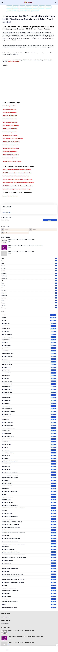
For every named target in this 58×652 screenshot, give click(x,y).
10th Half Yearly (27, 395)
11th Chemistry (27, 367)
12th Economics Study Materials (10, 148)
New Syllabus (27, 530)
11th (27, 317)
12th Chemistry (27, 414)
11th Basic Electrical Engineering (27, 538)
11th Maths (27, 350)
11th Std (27, 359)
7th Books (48, 7)
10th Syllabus (27, 499)
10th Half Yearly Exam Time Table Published (27, 532)
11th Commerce (27, 345)
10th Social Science (27, 425)
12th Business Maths (27, 452)
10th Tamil (27, 331)
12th (27, 320)
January (29, 270)
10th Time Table (27, 469)
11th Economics (27, 373)
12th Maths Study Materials (9, 119)
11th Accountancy (27, 356)
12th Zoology (27, 444)
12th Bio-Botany (27, 486)
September (29, 278)
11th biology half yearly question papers (27, 554)
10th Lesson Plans (27, 497)
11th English (27, 339)
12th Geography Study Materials (10, 154)
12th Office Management (27, 588)
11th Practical (27, 464)
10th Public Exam (27, 397)
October (29, 298)
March (29, 265)
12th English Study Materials (9, 112)
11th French (27, 458)
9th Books (15, 10)
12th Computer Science (27, 428)
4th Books (28, 7)
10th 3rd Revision (27, 392)
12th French (27, 480)
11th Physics (27, 375)
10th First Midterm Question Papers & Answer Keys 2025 (21, 239)
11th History (27, 450)
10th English (27, 326)
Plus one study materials (27, 607)
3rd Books (22, 7)
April (29, 300)
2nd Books (15, 7)
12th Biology (27, 430)
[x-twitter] (43, 229)
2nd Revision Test (27, 408)
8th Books (9, 10)
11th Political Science (27, 519)
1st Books (9, 7)
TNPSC (27, 494)
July (29, 258)
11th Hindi (27, 546)
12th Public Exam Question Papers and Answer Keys (15, 176)
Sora (7, 650)
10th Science (27, 328)
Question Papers (27, 364)
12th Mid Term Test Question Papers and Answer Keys (16, 189)
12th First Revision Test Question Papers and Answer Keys (17, 179)
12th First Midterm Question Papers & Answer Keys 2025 (21, 251)
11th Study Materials (27, 549)
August (29, 280)
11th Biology (27, 370)
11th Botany (27, 441)
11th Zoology (27, 439)
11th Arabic (27, 535)
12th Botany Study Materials (9, 132)
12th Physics (27, 406)
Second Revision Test (27, 353)
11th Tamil (27, 378)
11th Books (29, 10)
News (27, 604)
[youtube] (15, 233)
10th (27, 315)
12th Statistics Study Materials (10, 158)
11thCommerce (27, 563)
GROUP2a (27, 599)
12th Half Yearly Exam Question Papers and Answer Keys (16, 172)
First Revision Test (27, 337)
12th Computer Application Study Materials (27, 579)
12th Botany (27, 455)
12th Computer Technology (27, 505)
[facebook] (15, 229)
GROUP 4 (27, 510)
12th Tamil (27, 419)
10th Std (27, 447)
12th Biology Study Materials (9, 128)
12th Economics (27, 433)
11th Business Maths (27, 436)
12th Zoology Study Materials (9, 135)
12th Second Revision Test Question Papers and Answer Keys (18, 182)
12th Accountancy (27, 422)
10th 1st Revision (27, 384)
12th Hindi (27, 488)
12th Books (35, 10)
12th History (27, 466)
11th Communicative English (27, 541)
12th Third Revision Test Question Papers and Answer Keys (17, 185)
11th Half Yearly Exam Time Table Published (27, 543)
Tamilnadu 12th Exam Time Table (10, 196)
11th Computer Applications (27, 475)
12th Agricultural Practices (27, 568)
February (29, 268)
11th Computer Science (27, 411)
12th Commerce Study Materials (10, 145)
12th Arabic (27, 571)
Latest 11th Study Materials (27, 601)
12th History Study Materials (9, 151)
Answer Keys (27, 361)
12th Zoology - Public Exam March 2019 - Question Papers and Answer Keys (25, 245)
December (29, 273)
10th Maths (27, 323)
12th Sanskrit (27, 593)
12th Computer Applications (27, 477)
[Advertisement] (29, 649)
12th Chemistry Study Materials (10, 125)
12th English (27, 403)
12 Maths (27, 566)
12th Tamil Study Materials (9, 109)
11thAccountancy (27, 560)
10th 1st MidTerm (27, 381)
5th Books (35, 7)
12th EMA (27, 585)
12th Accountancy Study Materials (11, 141)
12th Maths (27, 348)
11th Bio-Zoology (27, 483)
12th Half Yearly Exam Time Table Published (27, 508)
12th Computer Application (27, 461)
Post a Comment (6, 212)
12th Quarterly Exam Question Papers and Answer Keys (16, 169)
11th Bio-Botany (27, 513)
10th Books (22, 10)
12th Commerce (27, 417)
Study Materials (27, 334)
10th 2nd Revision (27, 389)
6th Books (41, 7)
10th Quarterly (27, 400)
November (29, 275)
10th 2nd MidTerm (27, 386)
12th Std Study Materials (8, 106)
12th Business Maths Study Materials (11, 161)
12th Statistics (27, 596)
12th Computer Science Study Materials (12, 138)
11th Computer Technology (27, 516)
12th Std (27, 342)
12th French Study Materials (9, 115)
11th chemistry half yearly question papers (27, 557)
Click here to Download (13, 61)
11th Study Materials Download (27, 552)
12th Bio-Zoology (27, 502)
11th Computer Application (27, 472)
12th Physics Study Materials (9, 122)
